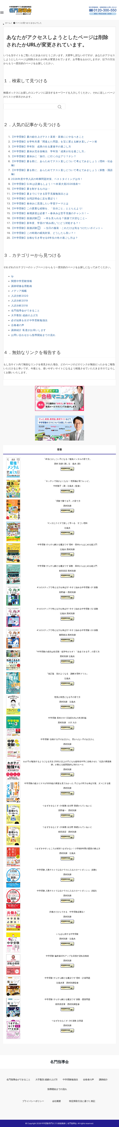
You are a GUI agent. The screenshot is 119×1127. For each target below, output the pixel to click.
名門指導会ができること (25, 310)
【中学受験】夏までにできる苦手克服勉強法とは (39, 193)
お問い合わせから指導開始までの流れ (33, 335)
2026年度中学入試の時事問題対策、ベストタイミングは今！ (47, 178)
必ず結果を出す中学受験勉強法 (29, 320)
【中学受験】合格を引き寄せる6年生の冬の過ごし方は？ (44, 237)
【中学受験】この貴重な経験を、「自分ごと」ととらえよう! (46, 208)
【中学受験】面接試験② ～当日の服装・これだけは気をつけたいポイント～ (57, 227)
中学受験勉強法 (70, 1079)
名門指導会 (59, 1062)
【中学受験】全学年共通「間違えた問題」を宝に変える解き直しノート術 (54, 141)
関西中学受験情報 (21, 281)
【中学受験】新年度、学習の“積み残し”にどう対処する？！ (46, 223)
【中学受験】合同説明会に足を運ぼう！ (34, 198)
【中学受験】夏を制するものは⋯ (30, 188)
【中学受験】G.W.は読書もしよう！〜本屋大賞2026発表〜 (46, 183)
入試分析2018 (19, 305)
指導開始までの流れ (57, 1089)
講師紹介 (103, 1079)
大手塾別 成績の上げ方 (24, 315)
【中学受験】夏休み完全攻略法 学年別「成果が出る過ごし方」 (49, 151)
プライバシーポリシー (33, 1101)
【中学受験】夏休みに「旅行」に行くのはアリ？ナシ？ (43, 156)
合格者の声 (17, 325)
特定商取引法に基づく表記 (82, 1101)
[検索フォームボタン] (61, 107)
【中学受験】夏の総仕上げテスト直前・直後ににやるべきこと (47, 136)
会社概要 (56, 1101)
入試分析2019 (19, 300)
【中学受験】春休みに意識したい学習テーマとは (39, 203)
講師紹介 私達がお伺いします (28, 330)
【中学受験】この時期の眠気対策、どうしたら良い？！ (43, 232)
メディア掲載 (19, 290)
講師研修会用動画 (21, 286)
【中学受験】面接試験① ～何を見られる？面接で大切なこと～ (49, 218)
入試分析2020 (19, 295)
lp (12, 276)
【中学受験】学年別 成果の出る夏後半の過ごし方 (41, 146)
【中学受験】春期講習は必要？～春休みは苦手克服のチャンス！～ (50, 213)
